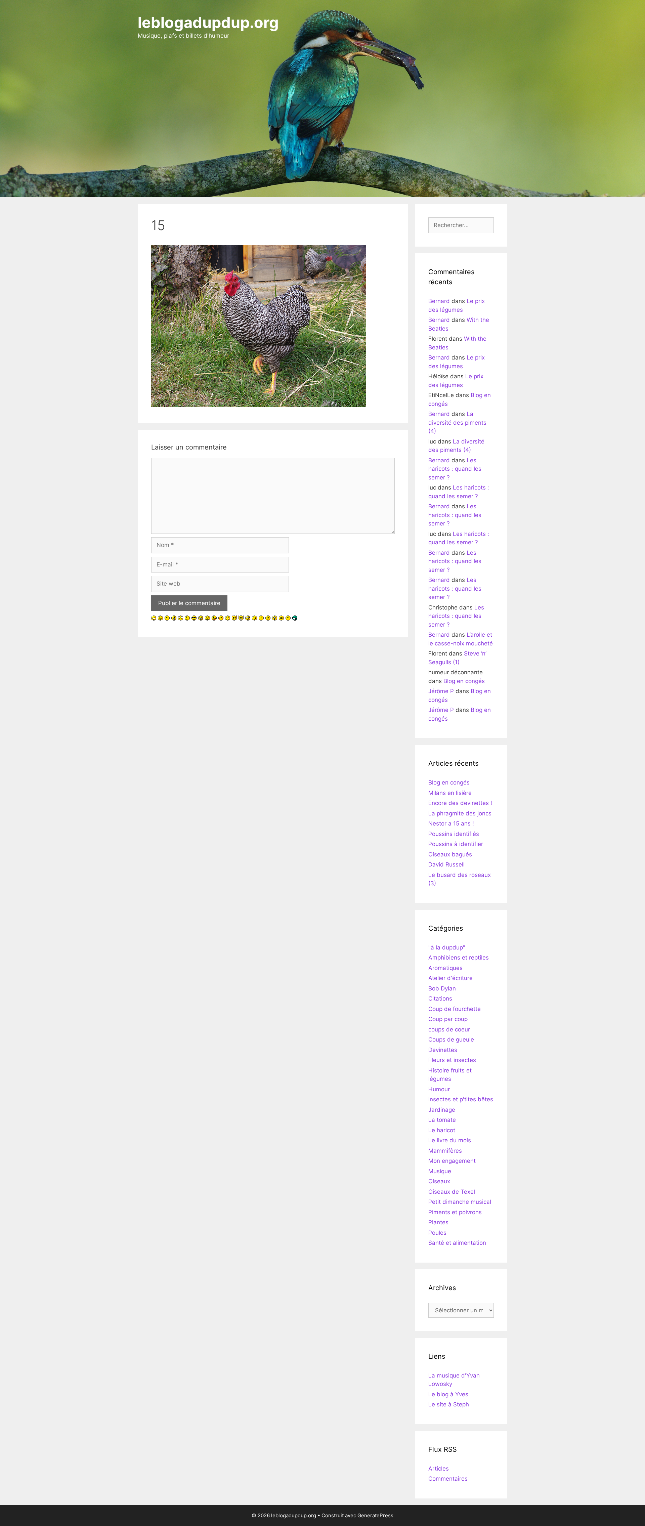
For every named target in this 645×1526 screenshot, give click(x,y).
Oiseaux (439, 1181)
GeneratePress (375, 1515)
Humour (439, 1089)
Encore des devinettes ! (460, 803)
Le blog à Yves (448, 1394)
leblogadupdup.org (208, 22)
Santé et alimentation (457, 1242)
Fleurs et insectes (452, 1060)
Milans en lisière (450, 793)
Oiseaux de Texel (451, 1191)
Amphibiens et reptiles (458, 957)
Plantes (438, 1222)
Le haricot (441, 1130)
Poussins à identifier (455, 844)
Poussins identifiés (453, 834)
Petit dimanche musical (459, 1201)
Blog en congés (464, 681)
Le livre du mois (449, 1140)
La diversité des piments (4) (457, 422)
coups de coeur (449, 1029)
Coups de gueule (451, 1039)
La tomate (442, 1119)
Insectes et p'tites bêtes (460, 1099)
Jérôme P (441, 691)
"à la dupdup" (446, 947)
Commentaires (448, 1478)
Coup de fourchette (454, 1009)
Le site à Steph (448, 1404)
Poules (437, 1232)
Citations (440, 998)
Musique (439, 1171)
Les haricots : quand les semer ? (454, 469)
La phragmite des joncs (459, 813)
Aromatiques (445, 968)
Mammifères (445, 1150)
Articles (438, 1468)
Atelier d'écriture (450, 978)
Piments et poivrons (455, 1212)
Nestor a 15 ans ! (451, 823)
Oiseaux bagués (450, 854)
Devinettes (442, 1050)
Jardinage (441, 1109)
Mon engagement (452, 1160)
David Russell (446, 864)
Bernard (439, 301)
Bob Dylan (442, 988)
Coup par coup (448, 1019)
